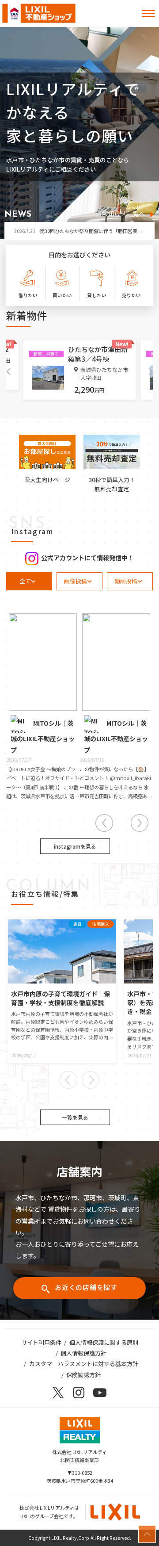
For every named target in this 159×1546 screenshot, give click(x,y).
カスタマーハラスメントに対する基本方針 (83, 1363)
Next (150, 371)
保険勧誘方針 (83, 1374)
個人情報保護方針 (83, 1353)
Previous (8, 371)
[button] (68, 1080)
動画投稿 (125, 581)
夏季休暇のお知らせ (48, 232)
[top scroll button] (147, 1534)
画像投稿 (75, 581)
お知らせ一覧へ (123, 214)
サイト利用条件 (41, 1342)
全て (25, 581)
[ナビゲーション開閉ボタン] (148, 13)
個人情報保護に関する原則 (103, 1342)
